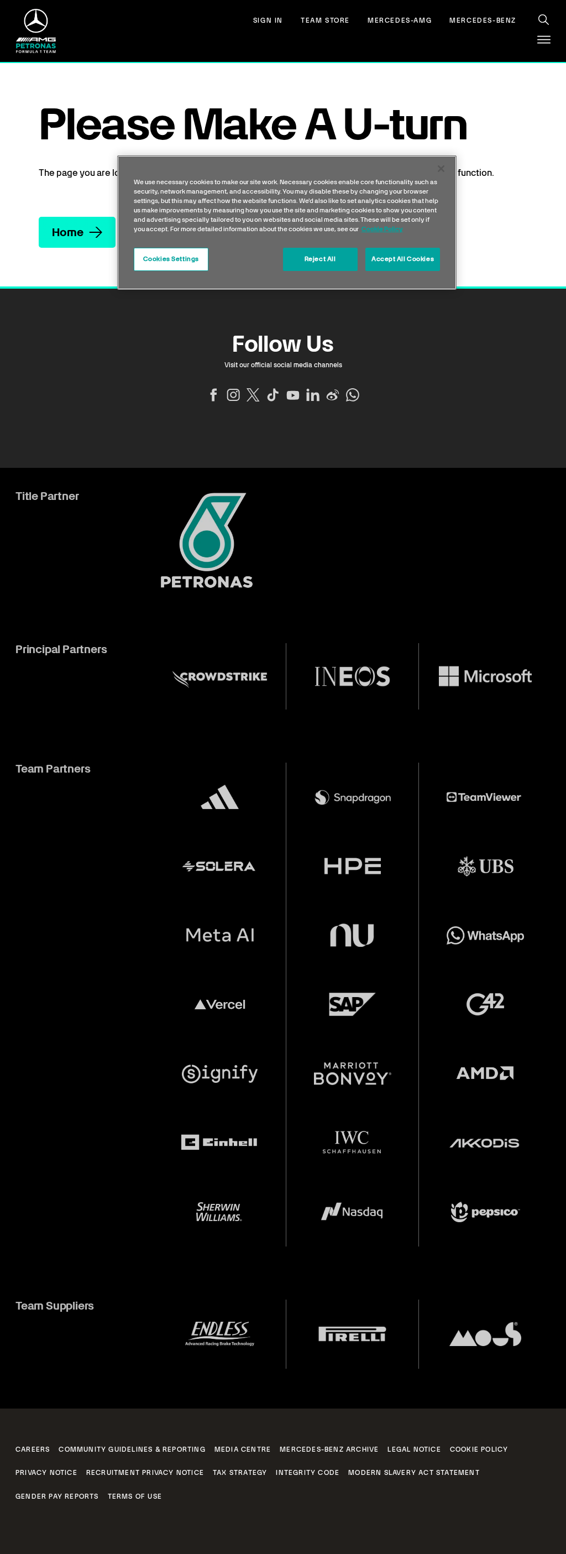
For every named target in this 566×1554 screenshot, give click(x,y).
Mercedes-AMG (400, 20)
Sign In (268, 20)
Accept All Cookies (402, 259)
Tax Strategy (240, 1472)
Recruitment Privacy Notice (145, 1472)
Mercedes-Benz (482, 20)
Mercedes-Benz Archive (329, 1449)
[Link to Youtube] (293, 394)
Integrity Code (307, 1472)
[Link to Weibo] (332, 394)
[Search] (544, 20)
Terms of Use (135, 1496)
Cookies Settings (171, 259)
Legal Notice (414, 1449)
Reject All (320, 259)
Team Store (325, 20)
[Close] (441, 169)
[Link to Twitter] (253, 394)
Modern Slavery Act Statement (414, 1472)
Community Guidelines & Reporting (132, 1449)
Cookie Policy (479, 1449)
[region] (287, 222)
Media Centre (242, 1449)
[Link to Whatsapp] (352, 394)
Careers (32, 1449)
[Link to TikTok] (273, 394)
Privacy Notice (46, 1472)
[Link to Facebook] (213, 394)
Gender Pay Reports (57, 1496)
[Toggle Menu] (544, 39)
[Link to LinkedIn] (312, 394)
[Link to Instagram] (233, 394)
